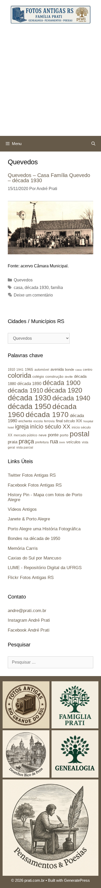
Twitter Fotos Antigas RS (32, 475)
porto (64, 435)
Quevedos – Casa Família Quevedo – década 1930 (49, 177)
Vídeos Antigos (22, 509)
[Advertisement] (50, 82)
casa (18, 287)
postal (79, 434)
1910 (11, 369)
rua (54, 441)
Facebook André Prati (28, 630)
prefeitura (42, 442)
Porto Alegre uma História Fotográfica (44, 528)
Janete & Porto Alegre (29, 519)
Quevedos (23, 280)
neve (43, 435)
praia (12, 441)
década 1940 (71, 398)
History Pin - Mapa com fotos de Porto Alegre (45, 497)
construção (54, 376)
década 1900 (62, 382)
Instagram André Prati (29, 620)
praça (26, 441)
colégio (38, 376)
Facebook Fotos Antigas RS (35, 485)
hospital (88, 421)
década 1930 (37, 287)
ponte (53, 434)
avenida (57, 369)
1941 (20, 369)
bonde (69, 369)
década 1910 (25, 390)
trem (62, 442)
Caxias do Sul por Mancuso (34, 558)
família (57, 287)
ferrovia (49, 421)
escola (38, 421)
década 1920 (63, 390)
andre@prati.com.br (27, 610)
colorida (19, 375)
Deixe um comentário (33, 295)
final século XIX (69, 421)
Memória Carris (23, 548)
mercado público (25, 435)
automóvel (41, 369)
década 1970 (47, 415)
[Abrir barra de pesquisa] (93, 144)
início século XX (50, 426)
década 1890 (29, 383)
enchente (25, 421)
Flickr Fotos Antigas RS (31, 577)
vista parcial (24, 447)
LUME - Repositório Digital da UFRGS (45, 567)
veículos (73, 442)
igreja (22, 426)
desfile (69, 376)
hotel (11, 427)
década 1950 (29, 406)
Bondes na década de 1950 (34, 538)
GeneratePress (77, 880)
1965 (29, 369)
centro (87, 369)
